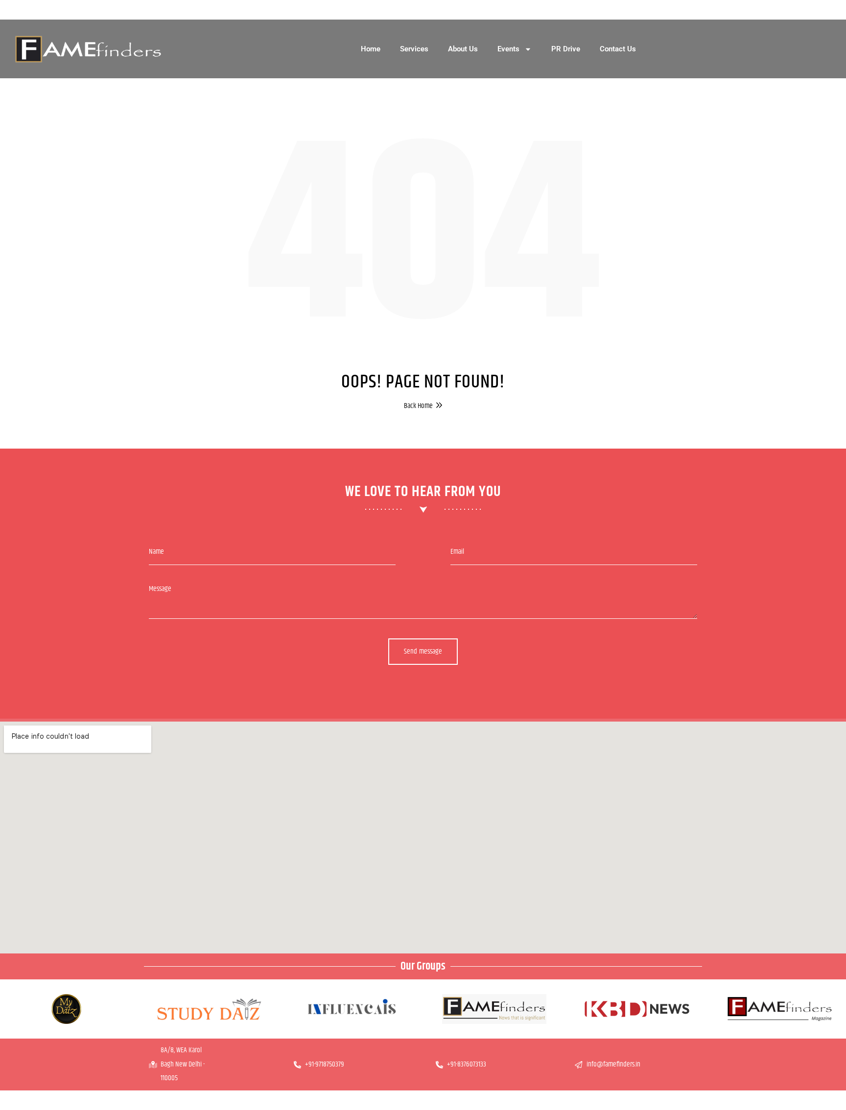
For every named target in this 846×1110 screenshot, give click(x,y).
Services (414, 49)
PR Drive (565, 49)
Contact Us (618, 49)
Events (508, 49)
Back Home (418, 405)
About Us (463, 49)
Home (370, 49)
